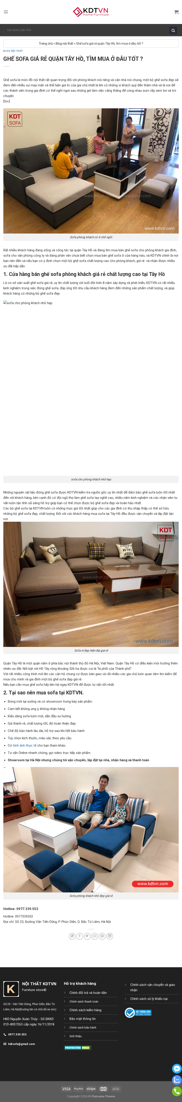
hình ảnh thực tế (24, 745)
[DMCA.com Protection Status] (77, 1047)
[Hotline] (177, 1095)
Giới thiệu (75, 1036)
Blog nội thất (64, 43)
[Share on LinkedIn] (109, 936)
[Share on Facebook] (79, 936)
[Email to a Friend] (94, 936)
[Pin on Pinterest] (102, 936)
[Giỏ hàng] (176, 12)
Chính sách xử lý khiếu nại (149, 999)
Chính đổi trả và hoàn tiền (88, 993)
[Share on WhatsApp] (72, 936)
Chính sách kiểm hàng (85, 1010)
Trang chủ (46, 43)
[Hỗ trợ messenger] (177, 1072)
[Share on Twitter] (87, 936)
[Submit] (174, 30)
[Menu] (5, 12)
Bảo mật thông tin (82, 1019)
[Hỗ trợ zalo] (177, 1084)
